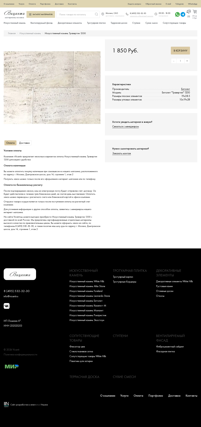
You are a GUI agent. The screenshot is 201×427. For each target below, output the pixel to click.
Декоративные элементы (70, 22)
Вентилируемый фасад (42, 22)
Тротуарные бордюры (124, 281)
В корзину (180, 50)
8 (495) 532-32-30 (138, 13)
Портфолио (45, 3)
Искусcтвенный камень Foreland (85, 291)
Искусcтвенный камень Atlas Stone (87, 286)
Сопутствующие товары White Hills (87, 356)
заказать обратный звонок (141, 16)
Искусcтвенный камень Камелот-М (87, 305)
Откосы (160, 295)
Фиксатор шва (77, 346)
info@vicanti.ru (11, 296)
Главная (12, 33)
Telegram (179, 3)
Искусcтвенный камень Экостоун (86, 320)
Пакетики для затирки (81, 361)
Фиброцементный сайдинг (170, 346)
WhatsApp (192, 3)
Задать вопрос (134, 3)
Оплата (32, 3)
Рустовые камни (164, 286)
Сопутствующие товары (174, 22)
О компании (9, 3)
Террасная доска (119, 22)
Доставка (59, 3)
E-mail (168, 3)
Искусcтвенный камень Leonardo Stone (89, 295)
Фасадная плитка (165, 351)
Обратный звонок (153, 3)
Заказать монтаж (121, 153)
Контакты (72, 3)
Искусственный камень (14, 22)
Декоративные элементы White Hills (174, 281)
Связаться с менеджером (125, 126)
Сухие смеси (151, 22)
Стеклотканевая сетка (81, 351)
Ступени (136, 22)
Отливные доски (164, 291)
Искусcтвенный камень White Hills (86, 281)
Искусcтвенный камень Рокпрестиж (87, 315)
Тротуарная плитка (96, 22)
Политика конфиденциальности (20, 354)
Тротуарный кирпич (123, 276)
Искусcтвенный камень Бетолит (86, 300)
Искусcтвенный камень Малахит (86, 310)
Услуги (21, 3)
